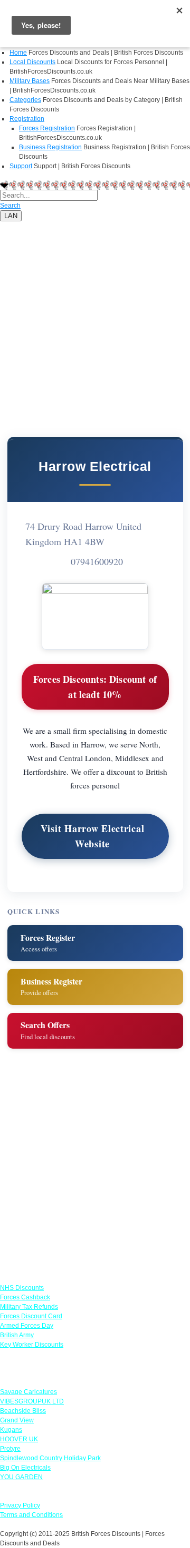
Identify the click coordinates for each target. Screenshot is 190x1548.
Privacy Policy (20, 1505)
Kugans (11, 1429)
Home (18, 52)
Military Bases (30, 81)
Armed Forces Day (26, 1325)
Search (10, 205)
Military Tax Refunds (29, 1306)
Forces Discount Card (31, 1316)
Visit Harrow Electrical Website (93, 836)
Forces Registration (47, 128)
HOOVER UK (19, 1439)
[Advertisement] (95, 316)
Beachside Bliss (23, 1410)
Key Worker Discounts (31, 1344)
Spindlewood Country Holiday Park (50, 1458)
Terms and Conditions (31, 1515)
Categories (25, 100)
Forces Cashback (25, 1297)
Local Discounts (32, 62)
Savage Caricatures (28, 1392)
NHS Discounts (22, 1287)
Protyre (10, 1448)
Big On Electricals (25, 1467)
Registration (27, 118)
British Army (17, 1335)
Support (21, 166)
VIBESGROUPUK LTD (32, 1401)
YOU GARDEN (21, 1477)
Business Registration (50, 147)
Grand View (17, 1420)
